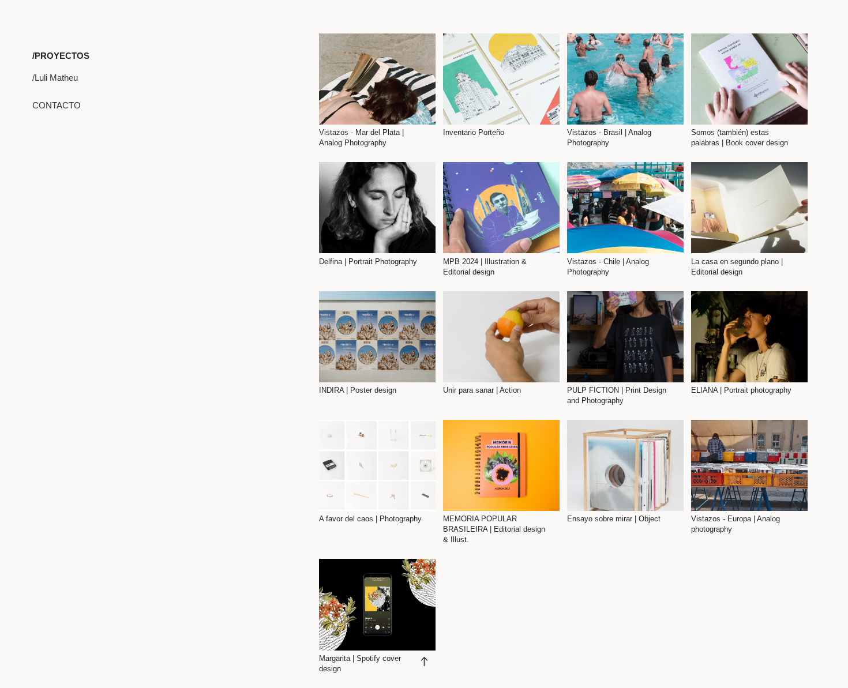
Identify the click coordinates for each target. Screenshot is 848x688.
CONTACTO (56, 105)
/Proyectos (60, 56)
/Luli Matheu (55, 77)
